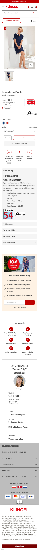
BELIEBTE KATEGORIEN (10, 446)
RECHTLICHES (7, 458)
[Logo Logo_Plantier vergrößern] (32, 113)
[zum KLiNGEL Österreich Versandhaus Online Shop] (14, 487)
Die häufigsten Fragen (19, 427)
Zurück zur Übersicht (12, 21)
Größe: (4, 127)
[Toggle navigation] (3, 7)
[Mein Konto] (24, 7)
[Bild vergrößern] (31, 65)
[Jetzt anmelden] (30, 302)
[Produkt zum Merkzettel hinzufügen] (24, 138)
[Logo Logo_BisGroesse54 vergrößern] (8, 214)
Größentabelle (33, 127)
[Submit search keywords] (34, 12)
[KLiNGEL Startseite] (12, 6)
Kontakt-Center (17, 422)
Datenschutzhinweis (19, 307)
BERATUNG (6, 470)
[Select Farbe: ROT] (7, 123)
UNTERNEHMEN (8, 464)
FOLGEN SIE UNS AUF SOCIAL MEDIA (15, 477)
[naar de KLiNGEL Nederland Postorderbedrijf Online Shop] (25, 487)
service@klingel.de (18, 414)
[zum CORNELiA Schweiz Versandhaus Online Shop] (20, 487)
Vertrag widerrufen (15, 439)
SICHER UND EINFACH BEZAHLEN (14, 452)
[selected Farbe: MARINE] (3, 123)
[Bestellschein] (32, 7)
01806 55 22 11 (17, 396)
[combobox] (19, 12)
